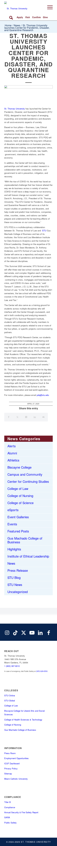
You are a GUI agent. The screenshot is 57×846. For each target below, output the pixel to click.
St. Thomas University (14, 108)
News (11, 563)
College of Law (17, 488)
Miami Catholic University (16, 778)
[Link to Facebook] (48, 632)
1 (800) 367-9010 (12, 665)
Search (11, 17)
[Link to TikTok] (15, 632)
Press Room (10, 753)
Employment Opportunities (16, 758)
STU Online (9, 695)
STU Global (9, 700)
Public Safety (10, 822)
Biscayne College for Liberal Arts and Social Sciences (24, 712)
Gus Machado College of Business (24, 540)
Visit (27, 17)
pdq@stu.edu (43, 395)
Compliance (9, 807)
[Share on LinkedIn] (34, 417)
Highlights (14, 549)
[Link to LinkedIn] (40, 632)
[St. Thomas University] (23, 7)
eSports (13, 510)
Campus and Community (24, 474)
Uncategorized (17, 591)
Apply (20, 17)
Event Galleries (18, 517)
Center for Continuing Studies (28, 481)
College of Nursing (20, 495)
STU (44, 230)
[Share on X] (17, 417)
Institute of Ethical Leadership (28, 556)
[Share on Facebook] (8, 417)
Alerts (11, 446)
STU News (14, 584)
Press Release (17, 570)
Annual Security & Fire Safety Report (21, 812)
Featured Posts (18, 531)
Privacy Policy (11, 768)
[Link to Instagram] (7, 632)
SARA (7, 817)
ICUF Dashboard (11, 763)
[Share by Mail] (43, 417)
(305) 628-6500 (42, 671)
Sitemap (8, 773)
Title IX (7, 802)
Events (12, 524)
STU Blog (14, 577)
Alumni (12, 453)
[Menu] (48, 7)
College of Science (20, 502)
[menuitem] (48, 7)
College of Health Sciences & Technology (23, 719)
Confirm (36, 17)
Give (45, 17)
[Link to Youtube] (32, 632)
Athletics (13, 460)
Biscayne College (19, 467)
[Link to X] (23, 632)
